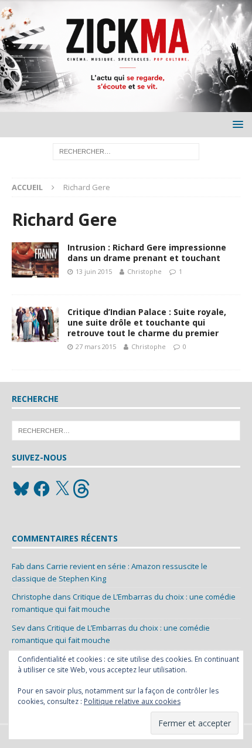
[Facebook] (41, 488)
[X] (62, 488)
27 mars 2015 (96, 346)
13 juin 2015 (94, 271)
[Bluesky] (21, 488)
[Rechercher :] (126, 151)
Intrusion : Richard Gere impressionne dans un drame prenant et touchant (146, 252)
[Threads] (82, 488)
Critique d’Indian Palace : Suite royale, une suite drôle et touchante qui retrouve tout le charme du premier (146, 322)
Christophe (144, 271)
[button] (236, 124)
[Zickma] (126, 105)
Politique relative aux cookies (132, 701)
